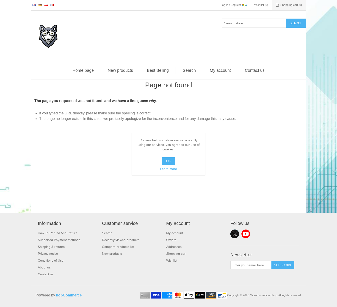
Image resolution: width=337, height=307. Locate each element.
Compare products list (118, 247)
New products (120, 70)
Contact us (255, 70)
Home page (83, 70)
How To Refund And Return (57, 233)
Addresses (174, 247)
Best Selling (158, 70)
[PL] (46, 4)
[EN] (34, 4)
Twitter (234, 234)
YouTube (245, 234)
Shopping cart (176, 253)
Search (296, 23)
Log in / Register (231, 5)
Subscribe (283, 265)
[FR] (52, 4)
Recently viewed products (120, 240)
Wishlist (171, 260)
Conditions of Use (51, 260)
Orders (171, 240)
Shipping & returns (51, 247)
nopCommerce (69, 295)
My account (220, 70)
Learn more (168, 169)
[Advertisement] (168, 181)
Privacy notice (48, 253)
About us (44, 267)
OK (168, 161)
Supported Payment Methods (59, 240)
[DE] (40, 4)
